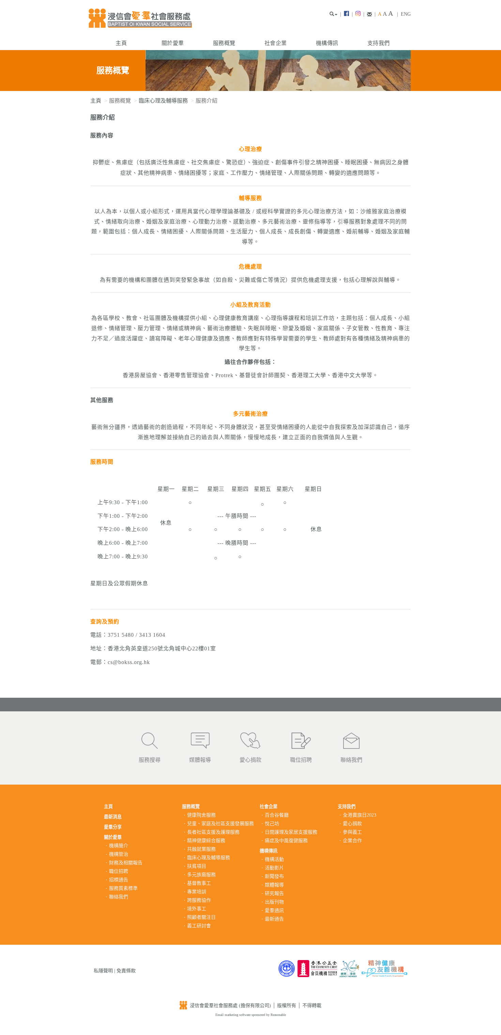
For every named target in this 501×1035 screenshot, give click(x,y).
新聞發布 (274, 876)
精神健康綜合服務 (206, 840)
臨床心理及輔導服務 (163, 101)
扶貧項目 (196, 866)
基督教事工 (199, 883)
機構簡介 (118, 845)
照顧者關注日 (201, 917)
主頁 (121, 43)
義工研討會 (199, 925)
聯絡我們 (351, 760)
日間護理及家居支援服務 (291, 832)
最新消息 (113, 816)
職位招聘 (301, 760)
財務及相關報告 (125, 862)
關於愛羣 (173, 43)
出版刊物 (274, 902)
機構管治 (118, 854)
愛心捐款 (250, 760)
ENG (406, 14)
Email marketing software (233, 1015)
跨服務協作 (199, 900)
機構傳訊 (327, 43)
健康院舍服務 (201, 815)
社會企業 (275, 43)
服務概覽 (224, 43)
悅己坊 (272, 823)
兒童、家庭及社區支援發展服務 (220, 823)
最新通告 (274, 919)
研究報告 (274, 893)
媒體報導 (200, 760)
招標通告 (118, 879)
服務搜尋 (150, 760)
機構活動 (274, 859)
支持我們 (378, 43)
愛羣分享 (113, 827)
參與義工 (352, 832)
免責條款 (126, 970)
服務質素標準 (123, 888)
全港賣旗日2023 (359, 815)
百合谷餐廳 (277, 815)
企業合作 (352, 840)
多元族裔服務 (201, 874)
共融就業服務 (201, 849)
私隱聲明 (103, 970)
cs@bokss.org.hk (129, 662)
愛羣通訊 (274, 910)
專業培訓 (196, 891)
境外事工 (196, 908)
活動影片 (274, 867)
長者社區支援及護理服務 (213, 832)
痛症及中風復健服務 (286, 840)
